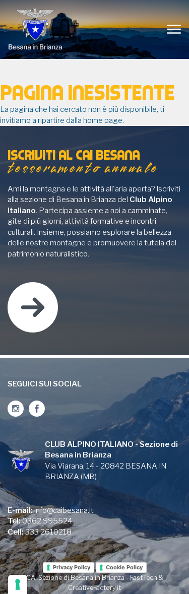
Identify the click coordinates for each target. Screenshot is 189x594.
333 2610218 (48, 532)
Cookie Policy (124, 567)
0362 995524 (47, 520)
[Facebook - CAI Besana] (37, 409)
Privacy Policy (71, 567)
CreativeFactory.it (94, 587)
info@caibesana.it (64, 510)
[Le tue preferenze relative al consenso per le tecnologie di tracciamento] (17, 584)
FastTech (143, 577)
